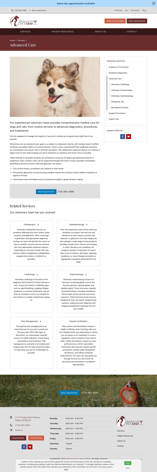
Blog (144, 10)
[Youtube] (128, 136)
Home (12, 40)
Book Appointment (137, 21)
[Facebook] (122, 136)
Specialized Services (119, 107)
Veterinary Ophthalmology (122, 96)
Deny (128, 468)
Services (25, 31)
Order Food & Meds (115, 21)
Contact (132, 31)
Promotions (135, 10)
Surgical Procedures (117, 113)
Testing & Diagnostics (118, 73)
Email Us (19, 430)
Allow (127, 463)
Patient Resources (63, 31)
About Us (100, 31)
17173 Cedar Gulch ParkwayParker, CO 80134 (27, 419)
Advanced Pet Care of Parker (78, 458)
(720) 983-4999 (66, 191)
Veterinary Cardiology (120, 84)
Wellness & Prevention (119, 67)
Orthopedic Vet (117, 101)
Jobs (126, 10)
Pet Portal (118, 10)
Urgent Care (114, 119)
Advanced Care (115, 78)
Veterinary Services (116, 61)
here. (66, 469)
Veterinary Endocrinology (121, 90)
